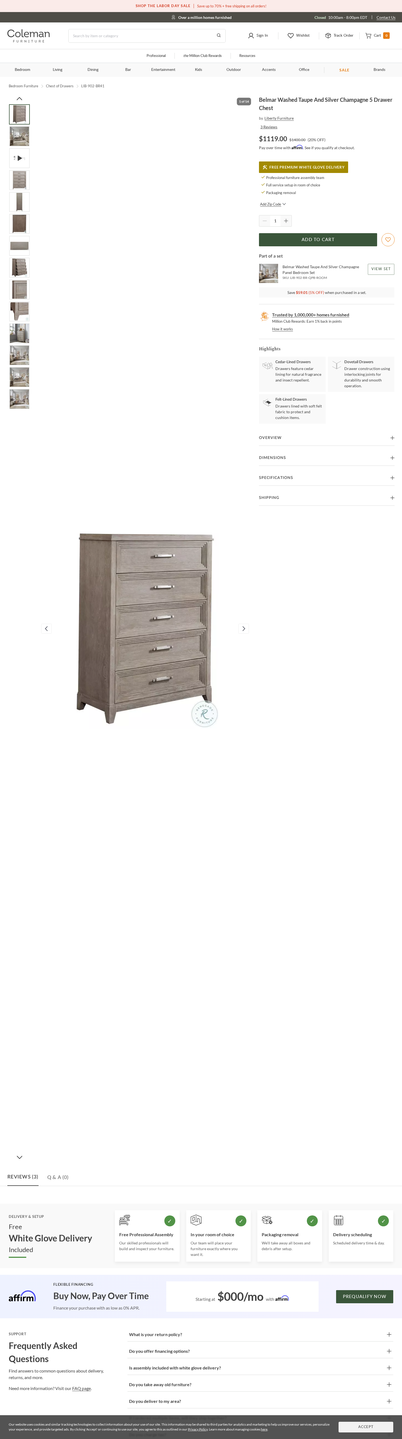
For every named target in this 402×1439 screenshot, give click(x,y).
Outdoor (233, 70)
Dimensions (272, 458)
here (264, 1429)
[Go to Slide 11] (19, 333)
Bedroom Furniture (23, 86)
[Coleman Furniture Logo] (28, 41)
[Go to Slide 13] (19, 377)
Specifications (276, 478)
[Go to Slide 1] (19, 114)
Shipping (269, 498)
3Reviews (268, 127)
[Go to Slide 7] (19, 246)
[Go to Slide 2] (19, 136)
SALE (344, 70)
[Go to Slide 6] (19, 224)
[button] (258, 35)
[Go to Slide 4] (19, 180)
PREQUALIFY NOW (365, 1296)
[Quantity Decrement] (264, 220)
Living (57, 70)
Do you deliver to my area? (155, 1401)
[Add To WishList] (388, 239)
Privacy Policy (198, 1429)
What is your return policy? (155, 1334)
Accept (366, 1427)
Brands (379, 70)
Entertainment (163, 70)
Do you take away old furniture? (160, 1384)
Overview (270, 438)
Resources (247, 56)
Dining (93, 70)
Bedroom (22, 70)
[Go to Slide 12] (19, 355)
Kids (198, 70)
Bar (128, 70)
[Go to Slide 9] (19, 289)
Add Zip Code (270, 204)
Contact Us (386, 17)
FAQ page (81, 1388)
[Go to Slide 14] (19, 399)
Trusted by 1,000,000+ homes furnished (310, 314)
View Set (381, 269)
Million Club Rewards (202, 56)
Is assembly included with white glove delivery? (175, 1367)
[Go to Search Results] (218, 35)
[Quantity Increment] (286, 220)
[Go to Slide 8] (19, 268)
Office (304, 70)
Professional (156, 56)
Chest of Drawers (60, 86)
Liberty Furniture (279, 118)
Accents (269, 70)
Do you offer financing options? (159, 1351)
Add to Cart (318, 240)
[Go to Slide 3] (19, 158)
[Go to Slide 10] (19, 311)
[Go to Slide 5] (19, 202)
